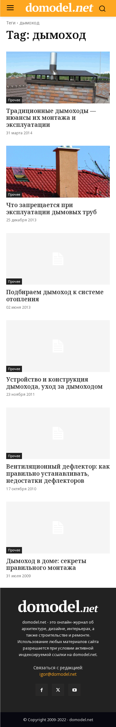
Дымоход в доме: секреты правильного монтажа (46, 564)
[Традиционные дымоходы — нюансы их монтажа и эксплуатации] (58, 77)
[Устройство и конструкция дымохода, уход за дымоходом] (58, 346)
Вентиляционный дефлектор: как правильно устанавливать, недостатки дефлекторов (58, 473)
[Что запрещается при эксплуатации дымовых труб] (58, 172)
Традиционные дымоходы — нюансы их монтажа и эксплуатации (51, 118)
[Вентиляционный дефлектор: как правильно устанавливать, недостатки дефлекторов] (58, 433)
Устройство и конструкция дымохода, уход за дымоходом (54, 383)
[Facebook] (42, 690)
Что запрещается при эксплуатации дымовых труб (51, 208)
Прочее (14, 100)
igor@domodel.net (58, 674)
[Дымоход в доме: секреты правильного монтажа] (58, 528)
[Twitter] (58, 690)
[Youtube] (74, 690)
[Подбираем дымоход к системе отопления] (58, 259)
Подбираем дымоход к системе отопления (55, 295)
